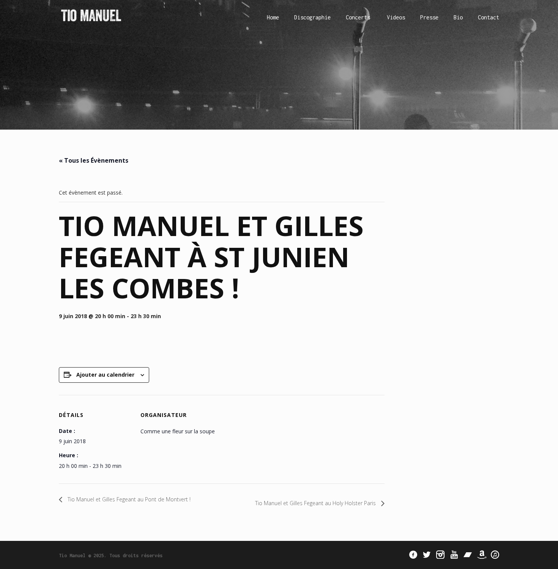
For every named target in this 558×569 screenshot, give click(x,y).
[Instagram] (440, 554)
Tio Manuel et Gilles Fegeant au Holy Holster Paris (316, 503)
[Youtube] (454, 554)
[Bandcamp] (467, 554)
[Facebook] (413, 554)
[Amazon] (481, 554)
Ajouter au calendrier (105, 374)
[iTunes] (495, 554)
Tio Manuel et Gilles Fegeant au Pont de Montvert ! (128, 499)
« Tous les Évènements (93, 160)
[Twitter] (426, 554)
